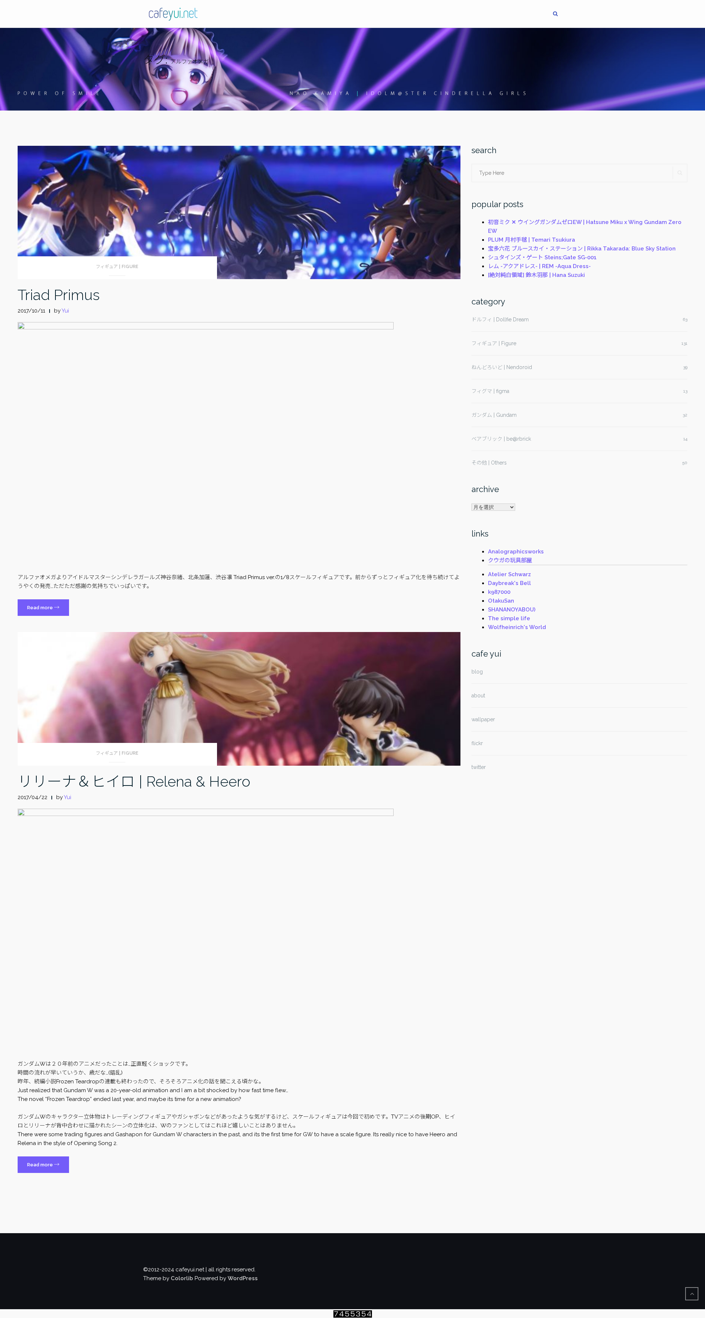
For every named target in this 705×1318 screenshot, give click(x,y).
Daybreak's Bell (509, 583)
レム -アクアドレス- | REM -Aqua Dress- (539, 266)
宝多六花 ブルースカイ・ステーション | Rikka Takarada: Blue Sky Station (582, 248)
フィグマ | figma (490, 391)
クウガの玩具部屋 (510, 560)
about (478, 695)
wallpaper (483, 719)
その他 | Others (489, 463)
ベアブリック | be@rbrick (501, 439)
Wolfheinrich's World (517, 627)
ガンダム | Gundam (494, 415)
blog (477, 672)
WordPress (243, 1278)
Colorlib (182, 1278)
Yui (65, 310)
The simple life (509, 618)
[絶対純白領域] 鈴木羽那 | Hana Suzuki (536, 275)
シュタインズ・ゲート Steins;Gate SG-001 (542, 257)
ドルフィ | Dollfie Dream (500, 319)
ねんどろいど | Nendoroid (501, 367)
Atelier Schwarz (509, 574)
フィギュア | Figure (117, 266)
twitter (478, 767)
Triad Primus (59, 294)
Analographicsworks (516, 551)
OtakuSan (501, 600)
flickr (477, 743)
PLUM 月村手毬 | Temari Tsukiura (531, 239)
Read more (48, 610)
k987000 (499, 592)
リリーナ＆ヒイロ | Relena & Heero (134, 781)
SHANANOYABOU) (511, 609)
